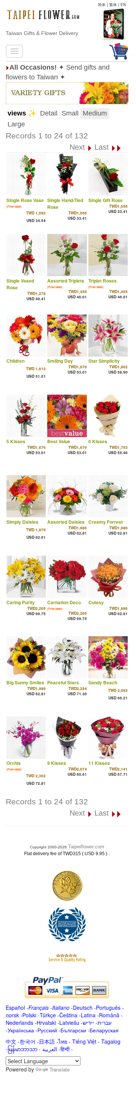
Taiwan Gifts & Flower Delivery (42, 33)
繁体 (113, 4)
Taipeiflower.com (86, 846)
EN (123, 4)
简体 (101, 4)
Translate (59, 1069)
